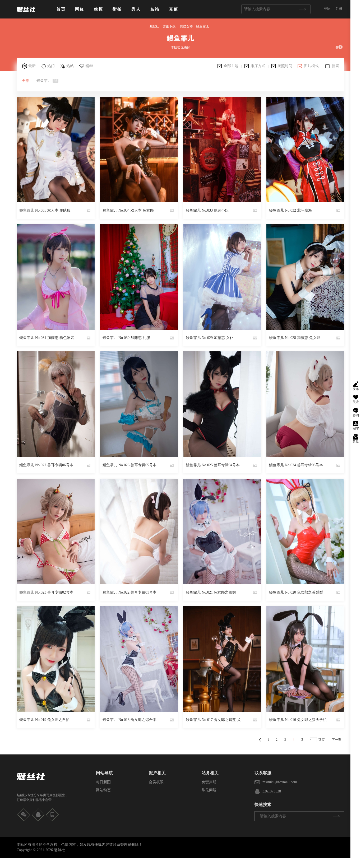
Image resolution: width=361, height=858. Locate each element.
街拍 (117, 9)
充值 (173, 9)
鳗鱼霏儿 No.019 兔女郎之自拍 (44, 720)
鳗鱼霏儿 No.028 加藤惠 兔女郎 (294, 338)
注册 (339, 9)
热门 (51, 66)
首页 (61, 9)
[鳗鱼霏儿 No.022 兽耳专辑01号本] (139, 531)
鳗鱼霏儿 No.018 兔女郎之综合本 (129, 720)
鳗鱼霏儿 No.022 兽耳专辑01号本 (129, 592)
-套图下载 (168, 26)
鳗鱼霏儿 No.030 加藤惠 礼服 (126, 338)
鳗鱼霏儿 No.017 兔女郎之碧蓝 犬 (213, 720)
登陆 (327, 9)
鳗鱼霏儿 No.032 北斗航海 (290, 210)
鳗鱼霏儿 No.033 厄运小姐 (207, 210)
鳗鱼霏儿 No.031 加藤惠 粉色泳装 (46, 338)
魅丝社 (154, 26)
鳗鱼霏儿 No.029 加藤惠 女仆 (209, 338)
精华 (89, 66)
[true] (302, 9)
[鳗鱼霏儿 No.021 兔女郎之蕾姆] (222, 531)
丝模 (98, 9)
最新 (32, 66)
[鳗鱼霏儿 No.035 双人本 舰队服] (56, 149)
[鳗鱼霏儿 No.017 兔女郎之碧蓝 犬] (222, 659)
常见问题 (209, 790)
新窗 (335, 66)
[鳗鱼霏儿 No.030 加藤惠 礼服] (139, 277)
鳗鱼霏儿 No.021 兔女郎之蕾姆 (211, 592)
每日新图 (103, 782)
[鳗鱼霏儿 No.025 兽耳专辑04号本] (222, 404)
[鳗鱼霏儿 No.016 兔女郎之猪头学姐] (305, 659)
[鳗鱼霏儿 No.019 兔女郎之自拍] (56, 659)
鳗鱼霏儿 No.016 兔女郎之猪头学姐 (298, 720)
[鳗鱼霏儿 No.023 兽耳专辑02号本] (56, 531)
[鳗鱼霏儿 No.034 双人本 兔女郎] (139, 149)
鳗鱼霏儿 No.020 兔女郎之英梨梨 (296, 592)
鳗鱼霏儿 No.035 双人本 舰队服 (45, 210)
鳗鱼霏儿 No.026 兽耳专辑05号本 (129, 465)
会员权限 (156, 782)
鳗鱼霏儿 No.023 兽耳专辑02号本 (46, 592)
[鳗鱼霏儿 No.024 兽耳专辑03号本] (305, 404)
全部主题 (231, 66)
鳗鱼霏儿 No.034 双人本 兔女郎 (128, 210)
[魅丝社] (26, 14)
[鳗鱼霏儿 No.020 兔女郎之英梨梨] (305, 531)
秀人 (136, 9)
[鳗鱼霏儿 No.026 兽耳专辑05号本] (139, 404)
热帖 (70, 66)
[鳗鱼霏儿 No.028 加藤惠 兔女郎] (305, 277)
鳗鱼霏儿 (202, 26)
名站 (155, 9)
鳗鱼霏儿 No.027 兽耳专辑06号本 (46, 465)
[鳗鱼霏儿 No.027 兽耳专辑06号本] (56, 404)
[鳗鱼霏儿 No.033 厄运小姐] (222, 149)
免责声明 (209, 782)
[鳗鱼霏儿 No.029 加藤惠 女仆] (222, 277)
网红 (80, 9)
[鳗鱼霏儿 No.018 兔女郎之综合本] (139, 659)
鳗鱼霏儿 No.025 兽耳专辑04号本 (213, 465)
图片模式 (311, 66)
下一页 (336, 740)
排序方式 (258, 66)
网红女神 (186, 26)
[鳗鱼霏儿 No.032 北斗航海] (305, 149)
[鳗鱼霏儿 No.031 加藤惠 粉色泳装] (56, 277)
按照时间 (284, 66)
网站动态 (103, 790)
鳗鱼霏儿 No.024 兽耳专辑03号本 (296, 465)
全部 (25, 81)
